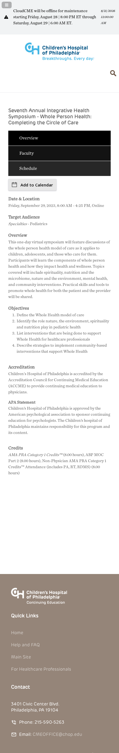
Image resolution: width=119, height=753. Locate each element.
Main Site (21, 657)
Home (17, 632)
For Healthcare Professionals (41, 669)
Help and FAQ (25, 644)
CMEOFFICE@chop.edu (57, 734)
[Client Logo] (59, 59)
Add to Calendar (36, 185)
